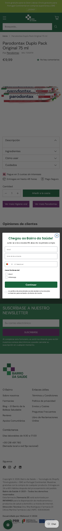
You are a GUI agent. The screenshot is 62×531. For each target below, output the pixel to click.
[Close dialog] (57, 235)
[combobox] (9, 264)
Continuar (31, 284)
